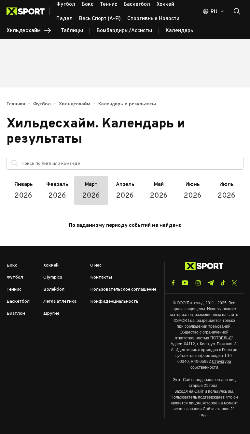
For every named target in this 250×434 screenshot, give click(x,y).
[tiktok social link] (222, 282)
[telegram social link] (210, 282)
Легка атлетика (59, 301)
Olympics (52, 277)
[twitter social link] (234, 282)
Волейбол (53, 289)
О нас (96, 265)
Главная (16, 103)
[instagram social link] (198, 282)
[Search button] (236, 11)
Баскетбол (18, 301)
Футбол (42, 103)
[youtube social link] (185, 282)
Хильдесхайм (74, 103)
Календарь (179, 31)
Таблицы (72, 31)
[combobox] (130, 163)
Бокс (12, 265)
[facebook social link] (173, 282)
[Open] (235, 165)
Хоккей (51, 265)
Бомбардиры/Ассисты (124, 31)
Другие (51, 313)
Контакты (101, 277)
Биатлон (16, 313)
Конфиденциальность (114, 301)
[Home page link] (28, 11)
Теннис (14, 289)
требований (219, 326)
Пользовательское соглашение (123, 289)
